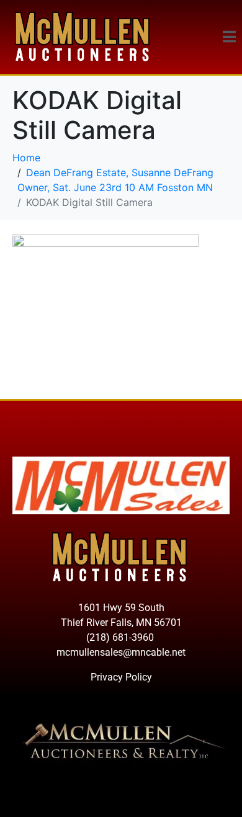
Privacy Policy (121, 677)
